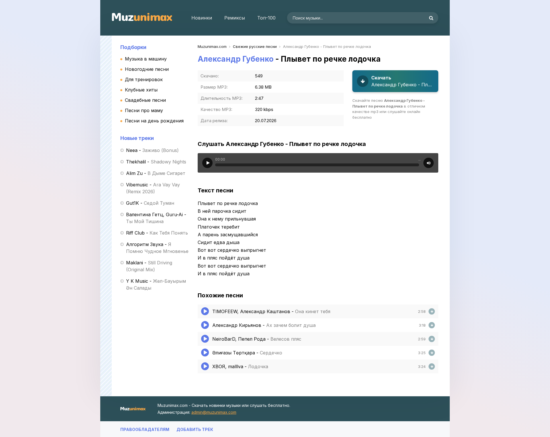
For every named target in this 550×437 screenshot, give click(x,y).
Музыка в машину (146, 59)
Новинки (201, 18)
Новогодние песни (147, 69)
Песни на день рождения (154, 121)
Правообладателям (144, 429)
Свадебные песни (145, 100)
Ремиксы (234, 18)
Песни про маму (144, 110)
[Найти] (431, 18)
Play (207, 163)
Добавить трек (194, 429)
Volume (428, 163)
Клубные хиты (141, 90)
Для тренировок (144, 79)
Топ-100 (266, 18)
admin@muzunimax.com (213, 412)
